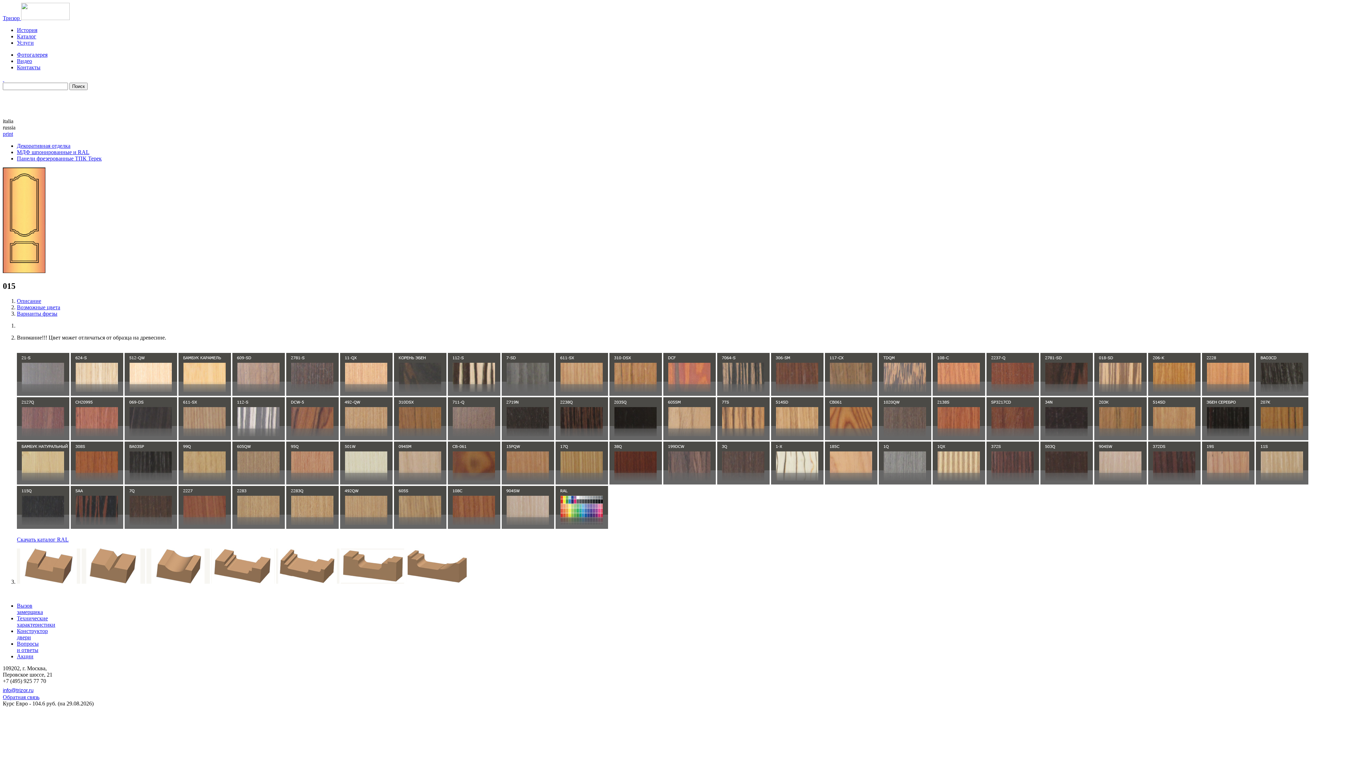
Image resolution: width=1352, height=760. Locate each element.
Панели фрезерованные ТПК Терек (59, 159)
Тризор (12, 18)
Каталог (26, 36)
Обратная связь (21, 697)
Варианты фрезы (37, 314)
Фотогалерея (32, 55)
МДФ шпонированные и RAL (53, 152)
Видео (24, 61)
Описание (29, 301)
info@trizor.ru (18, 690)
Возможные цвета (38, 307)
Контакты (28, 67)
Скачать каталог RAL (43, 540)
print (8, 134)
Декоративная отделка (43, 146)
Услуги (25, 43)
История (27, 30)
